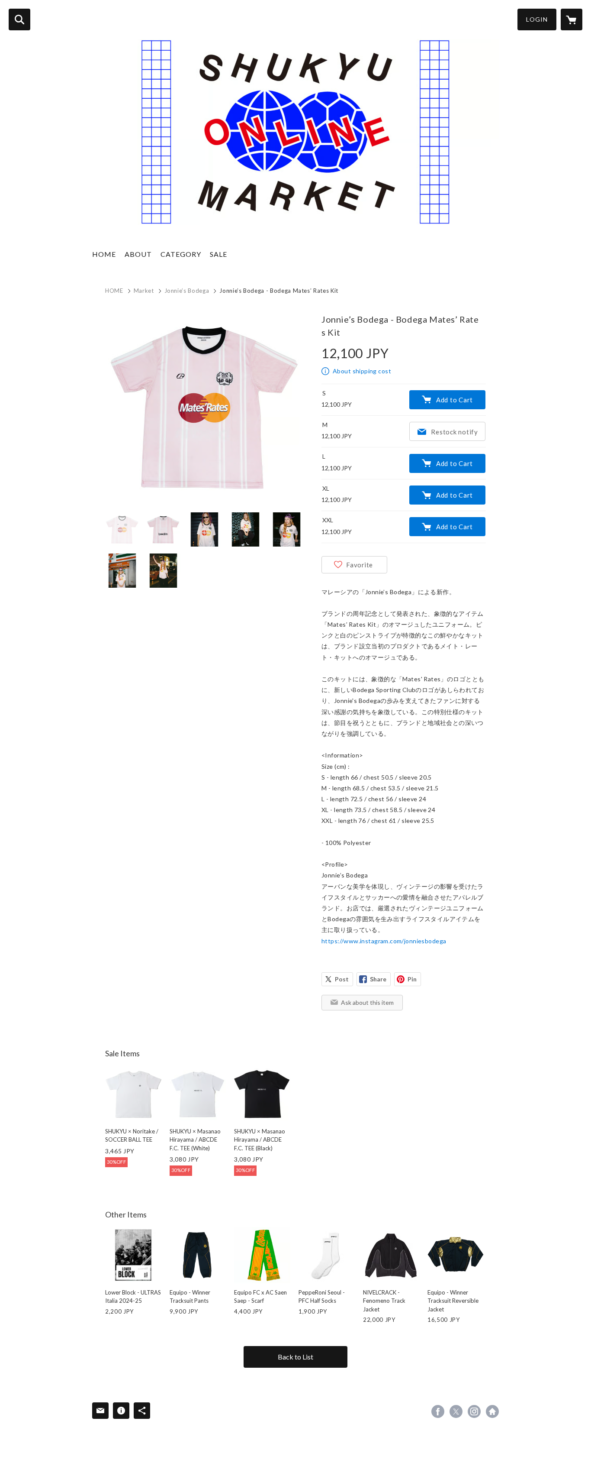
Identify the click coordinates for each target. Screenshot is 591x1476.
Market (144, 290)
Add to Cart (454, 400)
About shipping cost (362, 371)
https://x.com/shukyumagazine (456, 1411)
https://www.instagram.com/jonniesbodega (383, 941)
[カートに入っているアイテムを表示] (571, 19)
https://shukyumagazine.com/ (492, 1411)
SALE (218, 254)
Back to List (295, 1357)
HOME (104, 254)
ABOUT (138, 254)
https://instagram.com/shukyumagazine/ (474, 1411)
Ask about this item (367, 1002)
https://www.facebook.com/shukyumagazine (437, 1411)
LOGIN (537, 19)
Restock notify (454, 432)
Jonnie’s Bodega (186, 290)
